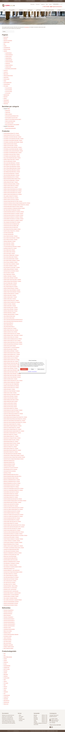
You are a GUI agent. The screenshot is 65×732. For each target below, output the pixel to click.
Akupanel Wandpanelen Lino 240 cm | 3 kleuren (12, 483)
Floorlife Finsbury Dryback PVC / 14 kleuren (11, 230)
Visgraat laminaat (7, 695)
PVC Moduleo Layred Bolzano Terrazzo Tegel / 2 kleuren (14, 547)
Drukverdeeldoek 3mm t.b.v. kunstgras (10, 469)
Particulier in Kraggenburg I (8, 617)
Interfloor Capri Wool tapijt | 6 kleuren (10, 406)
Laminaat (5, 672)
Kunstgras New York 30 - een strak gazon (11, 591)
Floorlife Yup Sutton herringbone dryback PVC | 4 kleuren (14, 531)
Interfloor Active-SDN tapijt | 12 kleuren (11, 396)
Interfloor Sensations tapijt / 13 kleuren (11, 307)
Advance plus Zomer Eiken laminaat (10, 556)
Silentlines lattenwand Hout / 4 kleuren (10, 310)
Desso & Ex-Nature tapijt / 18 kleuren (10, 283)
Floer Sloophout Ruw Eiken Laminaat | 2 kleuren (12, 229)
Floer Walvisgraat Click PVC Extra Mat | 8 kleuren (12, 453)
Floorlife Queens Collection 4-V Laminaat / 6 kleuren (13, 542)
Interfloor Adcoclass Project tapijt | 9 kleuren (11, 394)
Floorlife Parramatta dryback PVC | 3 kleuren (11, 519)
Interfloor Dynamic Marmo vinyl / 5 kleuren (11, 356)
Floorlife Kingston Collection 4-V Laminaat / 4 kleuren (13, 220)
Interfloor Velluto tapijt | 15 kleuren (10, 298)
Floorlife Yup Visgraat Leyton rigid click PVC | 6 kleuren (13, 514)
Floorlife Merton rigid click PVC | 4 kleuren (11, 491)
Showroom (38, 4)
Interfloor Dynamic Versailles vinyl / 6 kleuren (12, 302)
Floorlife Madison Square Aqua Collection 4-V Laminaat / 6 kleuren (15, 535)
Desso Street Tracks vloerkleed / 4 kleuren (11, 263)
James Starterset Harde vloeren (9, 316)
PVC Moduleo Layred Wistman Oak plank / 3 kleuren (13, 149)
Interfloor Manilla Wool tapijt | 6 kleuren (11, 401)
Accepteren (24, 369)
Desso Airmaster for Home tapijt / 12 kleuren (12, 267)
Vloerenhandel (6, 100)
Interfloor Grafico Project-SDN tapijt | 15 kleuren (12, 373)
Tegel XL (5, 688)
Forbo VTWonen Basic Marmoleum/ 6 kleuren (12, 169)
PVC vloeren (6, 86)
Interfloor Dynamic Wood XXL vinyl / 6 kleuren (12, 333)
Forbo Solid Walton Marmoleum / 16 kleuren (11, 175)
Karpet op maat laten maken (10, 121)
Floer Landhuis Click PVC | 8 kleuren (10, 284)
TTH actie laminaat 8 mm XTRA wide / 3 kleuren (12, 246)
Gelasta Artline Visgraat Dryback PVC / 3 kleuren (12, 432)
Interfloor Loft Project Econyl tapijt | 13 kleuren (12, 364)
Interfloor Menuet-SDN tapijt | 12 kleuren (11, 269)
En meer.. (5, 663)
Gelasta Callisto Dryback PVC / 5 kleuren (11, 448)
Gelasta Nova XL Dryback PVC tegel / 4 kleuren (12, 437)
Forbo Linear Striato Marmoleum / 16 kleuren (12, 162)
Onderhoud (6, 676)
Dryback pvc (6, 662)
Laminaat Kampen (8, 52)
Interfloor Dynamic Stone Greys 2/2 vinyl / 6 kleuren (13, 342)
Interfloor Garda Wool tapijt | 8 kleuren (10, 143)
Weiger (32, 369)
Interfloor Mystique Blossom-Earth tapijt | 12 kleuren (13, 343)
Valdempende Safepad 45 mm (9, 460)
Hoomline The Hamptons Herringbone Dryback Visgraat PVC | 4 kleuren (16, 204)
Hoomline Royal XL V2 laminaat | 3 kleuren (11, 270)
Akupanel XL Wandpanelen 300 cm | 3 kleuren (12, 481)
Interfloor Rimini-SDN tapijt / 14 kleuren (11, 309)
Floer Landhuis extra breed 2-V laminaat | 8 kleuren (13, 599)
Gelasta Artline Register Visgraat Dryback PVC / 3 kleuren (14, 430)
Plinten (5, 80)
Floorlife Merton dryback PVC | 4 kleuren (11, 493)
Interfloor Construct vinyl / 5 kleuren (10, 328)
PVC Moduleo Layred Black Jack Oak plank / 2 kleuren (13, 142)
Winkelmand (6, 103)
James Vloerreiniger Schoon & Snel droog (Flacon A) (13, 321)
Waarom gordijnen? (8, 114)
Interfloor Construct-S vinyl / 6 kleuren (10, 331)
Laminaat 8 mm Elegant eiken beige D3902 (11, 549)
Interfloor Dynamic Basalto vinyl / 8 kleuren (11, 385)
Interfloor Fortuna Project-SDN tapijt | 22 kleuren (12, 377)
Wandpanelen (7, 110)
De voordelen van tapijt (9, 122)
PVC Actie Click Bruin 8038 (8, 232)
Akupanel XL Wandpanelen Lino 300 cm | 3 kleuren (13, 552)
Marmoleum (6, 674)
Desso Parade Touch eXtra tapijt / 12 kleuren (12, 237)
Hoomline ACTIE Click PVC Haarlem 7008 (11, 225)
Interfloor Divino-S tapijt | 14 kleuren (10, 392)
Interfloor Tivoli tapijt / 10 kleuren (9, 303)
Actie (4, 653)
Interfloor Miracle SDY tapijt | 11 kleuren (11, 182)
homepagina (27, 27)
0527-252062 (47, 6)
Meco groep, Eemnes (7, 643)
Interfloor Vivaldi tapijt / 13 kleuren (10, 276)
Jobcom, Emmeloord (7, 637)
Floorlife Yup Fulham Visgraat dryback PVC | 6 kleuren (13, 509)
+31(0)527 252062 (54, 718)
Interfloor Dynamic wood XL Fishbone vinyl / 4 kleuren (13, 545)
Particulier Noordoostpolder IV (9, 620)
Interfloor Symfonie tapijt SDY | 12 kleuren (11, 293)
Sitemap (5, 98)
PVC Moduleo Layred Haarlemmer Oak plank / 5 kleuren (13, 138)
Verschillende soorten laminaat (10, 68)
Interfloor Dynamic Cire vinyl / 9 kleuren (11, 187)
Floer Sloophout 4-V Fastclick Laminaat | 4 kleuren (12, 566)
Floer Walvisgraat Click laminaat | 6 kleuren (11, 551)
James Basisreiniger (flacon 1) (9, 326)
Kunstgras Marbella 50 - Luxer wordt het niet (11, 570)
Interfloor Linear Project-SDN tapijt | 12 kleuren (12, 366)
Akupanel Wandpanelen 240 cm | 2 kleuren (11, 176)
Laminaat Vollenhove (9, 65)
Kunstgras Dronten (7, 49)
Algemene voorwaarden (8, 40)
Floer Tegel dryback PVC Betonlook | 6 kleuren (12, 209)
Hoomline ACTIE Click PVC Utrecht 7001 (11, 227)
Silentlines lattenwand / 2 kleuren (9, 241)
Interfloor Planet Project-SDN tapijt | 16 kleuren (12, 291)
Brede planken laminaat (8, 656)
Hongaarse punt (6, 667)
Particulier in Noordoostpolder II (9, 624)
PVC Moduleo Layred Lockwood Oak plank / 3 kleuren (13, 150)
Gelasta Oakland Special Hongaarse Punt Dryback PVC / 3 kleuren (15, 417)
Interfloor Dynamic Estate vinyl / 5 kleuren (11, 185)
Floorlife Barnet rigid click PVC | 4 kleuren (11, 495)
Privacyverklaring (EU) (7, 82)
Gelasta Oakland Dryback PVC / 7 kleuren (11, 436)
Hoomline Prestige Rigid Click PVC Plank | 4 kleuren (13, 201)
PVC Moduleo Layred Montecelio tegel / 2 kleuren (12, 152)
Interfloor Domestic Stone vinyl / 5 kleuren (11, 387)
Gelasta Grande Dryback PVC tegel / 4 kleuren (12, 443)
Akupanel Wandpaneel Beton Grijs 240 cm (11, 474)
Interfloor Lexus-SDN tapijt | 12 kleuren (11, 368)
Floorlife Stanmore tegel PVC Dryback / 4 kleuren (12, 502)
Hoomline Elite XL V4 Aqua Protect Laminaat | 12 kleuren (14, 455)
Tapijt (5, 684)
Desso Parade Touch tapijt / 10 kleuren (10, 236)
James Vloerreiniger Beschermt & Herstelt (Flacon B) (13, 319)
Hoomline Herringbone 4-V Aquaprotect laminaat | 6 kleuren (14, 208)
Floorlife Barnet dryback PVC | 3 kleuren (11, 497)
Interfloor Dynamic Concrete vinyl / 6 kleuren (11, 359)
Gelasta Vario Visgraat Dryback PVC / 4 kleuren (12, 424)
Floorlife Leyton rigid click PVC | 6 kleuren (11, 504)
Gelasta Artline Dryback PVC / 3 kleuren (11, 451)
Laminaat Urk (7, 63)
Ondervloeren (6, 77)
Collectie (5, 658)
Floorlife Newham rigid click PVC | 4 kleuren (11, 484)
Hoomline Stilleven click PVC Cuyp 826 (11, 559)
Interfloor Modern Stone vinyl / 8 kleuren (11, 330)
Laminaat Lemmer (8, 56)
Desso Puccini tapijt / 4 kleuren (9, 253)
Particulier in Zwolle (7, 627)
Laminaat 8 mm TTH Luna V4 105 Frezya (11, 467)
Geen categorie (11, 126)
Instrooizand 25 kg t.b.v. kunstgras (10, 471)
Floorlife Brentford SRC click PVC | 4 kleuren (11, 135)
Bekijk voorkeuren (41, 369)
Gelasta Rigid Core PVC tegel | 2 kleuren (11, 578)
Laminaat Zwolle (8, 66)
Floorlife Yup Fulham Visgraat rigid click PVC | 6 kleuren (13, 507)
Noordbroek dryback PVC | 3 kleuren (10, 248)
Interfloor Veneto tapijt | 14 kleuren (10, 295)
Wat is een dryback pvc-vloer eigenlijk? (12, 124)
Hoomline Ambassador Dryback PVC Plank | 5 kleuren (13, 206)
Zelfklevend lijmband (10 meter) (9, 464)
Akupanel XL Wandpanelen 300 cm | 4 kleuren (12, 561)
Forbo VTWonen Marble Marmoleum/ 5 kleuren (12, 168)
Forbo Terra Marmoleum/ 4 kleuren (10, 161)
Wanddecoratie (6, 101)
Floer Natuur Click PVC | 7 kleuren (10, 584)
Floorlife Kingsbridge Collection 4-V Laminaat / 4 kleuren (14, 211)
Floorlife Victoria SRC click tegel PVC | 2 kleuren (12, 528)
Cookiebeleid (29, 371)
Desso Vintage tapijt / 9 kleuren (9, 274)
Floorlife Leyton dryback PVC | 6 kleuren (11, 505)
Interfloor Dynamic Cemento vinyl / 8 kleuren (11, 382)
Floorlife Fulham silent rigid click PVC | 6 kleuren (12, 521)
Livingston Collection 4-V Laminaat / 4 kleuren (12, 540)
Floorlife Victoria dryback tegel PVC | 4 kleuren (12, 530)
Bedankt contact (6, 42)
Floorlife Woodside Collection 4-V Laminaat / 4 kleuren (13, 213)
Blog (47, 4)
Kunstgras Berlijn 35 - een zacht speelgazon (11, 347)
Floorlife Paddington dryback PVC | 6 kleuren (12, 512)
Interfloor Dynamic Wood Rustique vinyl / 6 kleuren (13, 194)
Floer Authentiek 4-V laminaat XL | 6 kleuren (11, 563)
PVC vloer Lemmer (8, 91)
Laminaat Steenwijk (8, 59)
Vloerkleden (6, 698)
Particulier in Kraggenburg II (9, 610)
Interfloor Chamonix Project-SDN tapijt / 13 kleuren (13, 147)
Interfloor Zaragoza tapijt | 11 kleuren (10, 296)
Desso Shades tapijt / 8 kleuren (9, 249)
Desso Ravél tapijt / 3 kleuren (9, 243)
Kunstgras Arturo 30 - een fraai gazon (10, 587)
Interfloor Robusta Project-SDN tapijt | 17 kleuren (12, 281)
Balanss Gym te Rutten (8, 630)
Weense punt (6, 703)
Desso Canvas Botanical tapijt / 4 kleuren (11, 258)
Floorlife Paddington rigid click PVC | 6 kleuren (12, 511)
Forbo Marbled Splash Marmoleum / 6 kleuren (12, 171)
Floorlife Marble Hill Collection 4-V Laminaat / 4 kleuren (13, 218)
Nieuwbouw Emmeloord (8, 613)
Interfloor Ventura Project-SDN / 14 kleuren (11, 159)
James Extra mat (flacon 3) (8, 323)
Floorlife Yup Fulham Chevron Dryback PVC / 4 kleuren (13, 413)
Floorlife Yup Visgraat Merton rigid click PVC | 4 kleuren (13, 488)
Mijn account (6, 73)
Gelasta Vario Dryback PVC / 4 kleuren (10, 434)
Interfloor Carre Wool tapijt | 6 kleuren (10, 404)
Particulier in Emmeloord (8, 611)
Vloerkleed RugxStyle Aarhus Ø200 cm (10, 558)
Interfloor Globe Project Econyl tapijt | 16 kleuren (12, 375)
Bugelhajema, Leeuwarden (8, 644)
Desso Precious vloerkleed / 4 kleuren (10, 262)
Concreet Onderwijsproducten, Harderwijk (11, 634)
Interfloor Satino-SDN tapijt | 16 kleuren (11, 277)
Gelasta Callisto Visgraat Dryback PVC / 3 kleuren (12, 429)
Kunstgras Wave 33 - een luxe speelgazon (11, 594)
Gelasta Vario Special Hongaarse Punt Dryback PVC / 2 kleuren (15, 422)
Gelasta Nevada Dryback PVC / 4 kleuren (11, 441)
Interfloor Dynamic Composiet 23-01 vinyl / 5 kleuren (13, 380)
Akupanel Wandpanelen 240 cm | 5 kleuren (11, 544)
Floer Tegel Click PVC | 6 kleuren (9, 582)
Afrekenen (5, 38)
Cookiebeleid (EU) (7, 47)
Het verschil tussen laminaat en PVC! (11, 115)
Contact (50, 4)
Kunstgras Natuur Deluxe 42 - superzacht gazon (12, 592)
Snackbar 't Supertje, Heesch (9, 646)
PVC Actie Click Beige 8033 (9, 234)
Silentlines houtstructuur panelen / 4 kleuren (11, 183)
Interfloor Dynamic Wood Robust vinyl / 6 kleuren (12, 192)
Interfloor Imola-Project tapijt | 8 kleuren (11, 371)
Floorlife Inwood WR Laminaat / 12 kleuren (11, 537)
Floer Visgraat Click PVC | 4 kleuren (10, 580)
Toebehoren (6, 691)
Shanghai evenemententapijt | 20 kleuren (11, 603)
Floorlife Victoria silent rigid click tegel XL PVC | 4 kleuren (14, 526)
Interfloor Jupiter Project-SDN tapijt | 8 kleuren (12, 370)
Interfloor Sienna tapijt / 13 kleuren (10, 305)
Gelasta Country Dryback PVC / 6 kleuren (11, 444)
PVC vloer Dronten (8, 87)
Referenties (32, 4)
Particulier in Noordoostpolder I (9, 625)
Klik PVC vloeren (7, 669)
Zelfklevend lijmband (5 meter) (9, 465)
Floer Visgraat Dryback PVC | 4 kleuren (10, 286)
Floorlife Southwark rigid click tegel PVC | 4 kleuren (13, 498)
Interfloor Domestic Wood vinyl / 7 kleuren (11, 300)
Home (20, 715)
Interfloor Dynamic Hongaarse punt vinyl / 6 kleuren (13, 338)
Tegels (5, 690)
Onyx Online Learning (7, 641)
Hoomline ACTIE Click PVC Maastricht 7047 (11, 223)
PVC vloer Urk (7, 93)
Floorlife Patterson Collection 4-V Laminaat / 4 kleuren (13, 538)
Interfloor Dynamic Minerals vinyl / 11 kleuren (12, 354)
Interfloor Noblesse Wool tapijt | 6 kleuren (11, 399)
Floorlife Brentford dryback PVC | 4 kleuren (11, 133)
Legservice (43, 4)
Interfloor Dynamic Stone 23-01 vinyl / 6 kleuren (12, 340)
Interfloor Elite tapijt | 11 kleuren (9, 389)
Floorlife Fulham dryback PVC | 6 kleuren (11, 523)
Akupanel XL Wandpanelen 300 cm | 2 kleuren (12, 479)
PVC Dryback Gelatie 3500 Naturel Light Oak (11, 415)
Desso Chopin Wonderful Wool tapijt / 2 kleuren (12, 157)
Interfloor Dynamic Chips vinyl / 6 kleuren (11, 361)
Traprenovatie (7, 112)
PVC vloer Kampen (8, 89)
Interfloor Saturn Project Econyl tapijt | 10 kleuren (12, 279)
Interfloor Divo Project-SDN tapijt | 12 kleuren (12, 390)
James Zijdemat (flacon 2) (8, 324)
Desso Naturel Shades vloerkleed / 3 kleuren (12, 260)
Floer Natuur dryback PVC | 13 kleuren (10, 573)
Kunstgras (5, 670)
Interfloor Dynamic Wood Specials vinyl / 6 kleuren (13, 189)
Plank (5, 679)
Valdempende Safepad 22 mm (9, 568)
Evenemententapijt (7, 665)
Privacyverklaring (34, 371)
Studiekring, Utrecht (7, 632)
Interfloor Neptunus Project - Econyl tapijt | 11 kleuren (13, 335)
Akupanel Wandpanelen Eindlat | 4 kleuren (11, 477)
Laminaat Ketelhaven (9, 54)
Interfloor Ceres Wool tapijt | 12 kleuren (11, 145)
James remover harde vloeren (9, 317)
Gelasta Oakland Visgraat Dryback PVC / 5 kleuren (12, 425)
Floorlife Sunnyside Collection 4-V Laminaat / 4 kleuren (13, 215)
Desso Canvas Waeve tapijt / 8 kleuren (10, 256)
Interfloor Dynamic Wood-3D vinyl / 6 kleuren (12, 352)
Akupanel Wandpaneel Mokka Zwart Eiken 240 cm (12, 476)
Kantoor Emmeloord (7, 615)
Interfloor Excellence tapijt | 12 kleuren (10, 378)
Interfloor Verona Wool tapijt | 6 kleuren (10, 397)
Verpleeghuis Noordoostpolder (9, 629)
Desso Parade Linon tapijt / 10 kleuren (10, 239)
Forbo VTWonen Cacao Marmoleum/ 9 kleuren (12, 166)
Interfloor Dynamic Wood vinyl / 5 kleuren (11, 197)
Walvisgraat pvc (6, 700)
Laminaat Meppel (8, 58)
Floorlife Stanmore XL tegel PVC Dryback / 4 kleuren (13, 410)
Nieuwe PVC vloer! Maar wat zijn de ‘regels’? (13, 119)
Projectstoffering (7, 84)
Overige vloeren (6, 79)
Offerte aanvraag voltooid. (8, 75)
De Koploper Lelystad (7, 636)
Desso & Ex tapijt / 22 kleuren (9, 272)
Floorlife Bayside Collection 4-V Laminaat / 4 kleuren (13, 533)
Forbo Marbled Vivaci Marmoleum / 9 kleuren (12, 164)
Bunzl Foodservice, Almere (8, 648)
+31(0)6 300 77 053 (54, 721)
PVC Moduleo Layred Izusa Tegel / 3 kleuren (12, 154)
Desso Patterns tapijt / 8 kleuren (9, 251)
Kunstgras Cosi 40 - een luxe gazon (10, 589)
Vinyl (4, 693)
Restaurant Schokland (7, 639)
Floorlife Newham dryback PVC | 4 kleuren (11, 486)
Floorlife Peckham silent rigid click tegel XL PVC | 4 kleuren (14, 524)
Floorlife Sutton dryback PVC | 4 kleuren (11, 408)
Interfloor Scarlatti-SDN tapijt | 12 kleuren (11, 288)
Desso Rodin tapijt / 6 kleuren (9, 244)
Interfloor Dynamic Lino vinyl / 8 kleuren (11, 357)
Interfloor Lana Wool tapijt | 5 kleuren (10, 403)
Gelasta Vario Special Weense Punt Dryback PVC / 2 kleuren (14, 420)
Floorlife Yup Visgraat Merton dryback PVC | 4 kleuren (13, 490)
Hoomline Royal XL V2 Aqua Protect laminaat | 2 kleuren (13, 458)
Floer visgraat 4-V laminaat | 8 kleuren (10, 598)
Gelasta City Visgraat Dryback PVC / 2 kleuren (12, 427)
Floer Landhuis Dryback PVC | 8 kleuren (11, 196)
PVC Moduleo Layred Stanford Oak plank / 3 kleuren (13, 140)
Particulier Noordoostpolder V (9, 618)
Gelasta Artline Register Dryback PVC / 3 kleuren (12, 450)
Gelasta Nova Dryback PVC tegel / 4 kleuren (11, 439)
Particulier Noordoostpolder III (9, 622)
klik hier (36, 723)
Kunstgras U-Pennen (7, 472)
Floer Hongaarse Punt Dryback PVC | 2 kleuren (12, 222)
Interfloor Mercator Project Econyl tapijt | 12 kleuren (13, 363)
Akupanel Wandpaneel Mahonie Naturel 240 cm (12, 178)
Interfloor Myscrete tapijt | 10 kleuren (10, 349)
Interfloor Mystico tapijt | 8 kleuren (10, 345)
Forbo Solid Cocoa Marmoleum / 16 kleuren (11, 180)
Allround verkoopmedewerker (10, 128)
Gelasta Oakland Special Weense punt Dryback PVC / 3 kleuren (15, 418)
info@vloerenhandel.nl (57, 6)
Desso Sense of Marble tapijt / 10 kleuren (11, 255)
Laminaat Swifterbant (9, 61)
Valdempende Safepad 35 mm (9, 462)
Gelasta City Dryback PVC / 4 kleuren (10, 446)
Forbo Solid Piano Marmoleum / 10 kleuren (11, 173)
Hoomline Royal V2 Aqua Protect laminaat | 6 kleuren (13, 571)
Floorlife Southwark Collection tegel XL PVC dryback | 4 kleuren (15, 500)
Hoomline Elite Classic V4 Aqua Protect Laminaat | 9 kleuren (14, 457)
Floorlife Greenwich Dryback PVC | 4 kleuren (11, 411)
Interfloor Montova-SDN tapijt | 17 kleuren (11, 350)
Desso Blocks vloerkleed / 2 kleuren (10, 265)
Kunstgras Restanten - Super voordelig (10, 585)
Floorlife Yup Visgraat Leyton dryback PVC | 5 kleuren (13, 516)
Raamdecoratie (6, 94)
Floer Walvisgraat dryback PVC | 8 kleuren (11, 577)
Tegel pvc (5, 686)
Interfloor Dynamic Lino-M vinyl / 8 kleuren (11, 199)
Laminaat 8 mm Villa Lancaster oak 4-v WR (11, 554)
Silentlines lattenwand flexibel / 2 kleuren (11, 314)
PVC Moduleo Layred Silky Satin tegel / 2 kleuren (12, 136)
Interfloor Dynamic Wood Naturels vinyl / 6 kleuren (12, 190)
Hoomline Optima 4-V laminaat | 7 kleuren (11, 596)
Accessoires (6, 37)
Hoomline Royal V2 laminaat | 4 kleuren (10, 605)
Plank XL (5, 681)
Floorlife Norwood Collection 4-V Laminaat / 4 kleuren (13, 216)
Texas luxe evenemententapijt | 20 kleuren (11, 601)
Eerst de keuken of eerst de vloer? (11, 117)
